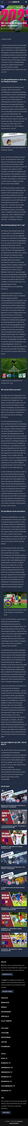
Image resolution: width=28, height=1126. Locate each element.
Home (2, 7)
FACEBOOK (5, 1046)
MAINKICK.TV (6, 1077)
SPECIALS (5, 1016)
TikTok (4, 1042)
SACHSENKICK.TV (8, 1086)
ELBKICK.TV (10, 7)
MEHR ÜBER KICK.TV (7, 974)
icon (14, 796)
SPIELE (4, 1007)
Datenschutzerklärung (14, 1123)
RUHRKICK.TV (6, 1081)
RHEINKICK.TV (6, 1072)
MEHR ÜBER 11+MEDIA (7, 991)
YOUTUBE (5, 1033)
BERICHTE (5, 1002)
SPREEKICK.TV (7, 1067)
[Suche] (26, 2)
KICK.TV (4, 1058)
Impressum (19, 1121)
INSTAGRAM (5, 1037)
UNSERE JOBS (5, 1112)
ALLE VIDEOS (6, 1021)
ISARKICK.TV (6, 1090)
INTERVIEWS (6, 1012)
